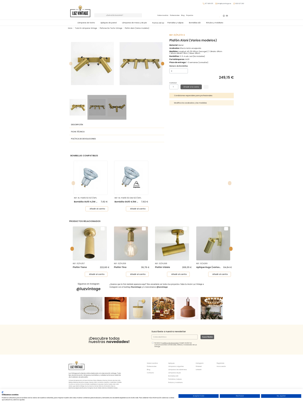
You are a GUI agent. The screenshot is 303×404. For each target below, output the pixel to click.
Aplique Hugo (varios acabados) (214, 267)
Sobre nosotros (162, 15)
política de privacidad (170, 343)
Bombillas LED (173, 376)
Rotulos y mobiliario (175, 382)
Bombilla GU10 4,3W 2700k (88, 201)
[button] (135, 23)
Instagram (200, 363)
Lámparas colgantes (176, 366)
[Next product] (234, 28)
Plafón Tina (120, 267)
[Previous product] (231, 28)
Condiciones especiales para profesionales (193, 95)
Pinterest (199, 366)
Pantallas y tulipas (175, 379)
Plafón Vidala (162, 267)
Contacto (150, 373)
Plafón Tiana (80, 267)
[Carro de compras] (216, 15)
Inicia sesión (221, 366)
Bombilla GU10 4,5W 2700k (129, 201)
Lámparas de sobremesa (177, 370)
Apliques (171, 363)
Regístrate (220, 363)
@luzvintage (88, 288)
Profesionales (175, 15)
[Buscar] (140, 15)
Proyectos (189, 15)
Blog (183, 15)
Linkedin (199, 370)
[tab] (201, 95)
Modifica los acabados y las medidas (190, 103)
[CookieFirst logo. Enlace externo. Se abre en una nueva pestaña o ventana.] (3, 392)
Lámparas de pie (174, 373)
